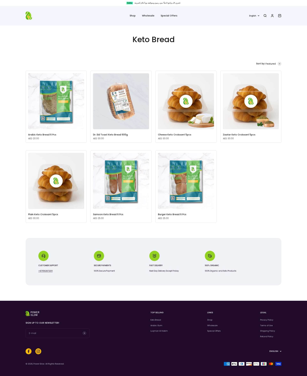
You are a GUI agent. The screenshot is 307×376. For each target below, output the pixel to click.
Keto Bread (155, 319)
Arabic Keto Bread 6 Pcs (42, 134)
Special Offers (169, 15)
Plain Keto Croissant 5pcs (43, 214)
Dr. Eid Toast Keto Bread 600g (110, 134)
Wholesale (148, 15)
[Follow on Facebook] (28, 351)
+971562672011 (45, 270)
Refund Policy (266, 336)
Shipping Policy (267, 331)
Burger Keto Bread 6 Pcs (172, 214)
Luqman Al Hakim (159, 331)
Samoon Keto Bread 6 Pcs (108, 214)
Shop (133, 15)
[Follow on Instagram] (38, 351)
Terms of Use (266, 325)
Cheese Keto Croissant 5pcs (174, 134)
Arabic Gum (156, 325)
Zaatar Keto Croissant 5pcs (239, 134)
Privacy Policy (266, 319)
